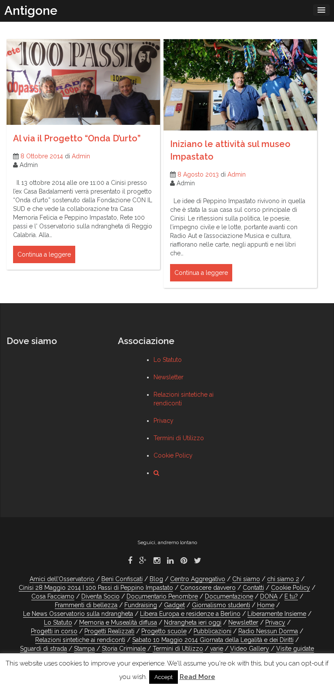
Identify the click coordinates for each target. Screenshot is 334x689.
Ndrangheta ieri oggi (192, 622)
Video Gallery (249, 648)
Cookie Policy (173, 455)
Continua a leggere (44, 254)
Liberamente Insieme (276, 613)
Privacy (164, 420)
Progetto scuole (164, 631)
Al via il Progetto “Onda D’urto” (76, 138)
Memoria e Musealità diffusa (118, 622)
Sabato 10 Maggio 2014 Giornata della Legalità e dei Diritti (213, 639)
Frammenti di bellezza (86, 605)
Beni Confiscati (122, 578)
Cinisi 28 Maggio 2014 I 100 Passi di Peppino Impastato (96, 587)
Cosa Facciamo (52, 596)
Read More (197, 677)
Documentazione (229, 596)
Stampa (84, 648)
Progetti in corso (54, 631)
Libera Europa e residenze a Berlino (190, 613)
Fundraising (140, 605)
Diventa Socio (100, 596)
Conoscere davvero (208, 587)
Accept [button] (163, 677)
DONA (268, 596)
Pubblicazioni (212, 631)
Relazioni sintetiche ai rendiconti (80, 639)
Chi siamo (246, 578)
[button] (156, 472)
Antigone (30, 10)
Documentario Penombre (162, 596)
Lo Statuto (168, 359)
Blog (156, 578)
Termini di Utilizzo (179, 438)
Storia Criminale (124, 648)
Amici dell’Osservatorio (62, 578)
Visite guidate (295, 648)
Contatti (253, 587)
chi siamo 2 (283, 578)
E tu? (291, 596)
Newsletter (169, 377)
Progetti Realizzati (109, 631)
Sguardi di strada (43, 648)
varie (216, 648)
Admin (81, 156)
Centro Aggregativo (197, 578)
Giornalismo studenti (221, 605)
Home (265, 605)
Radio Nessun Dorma (268, 631)
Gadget (174, 605)
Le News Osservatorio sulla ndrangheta (78, 613)
